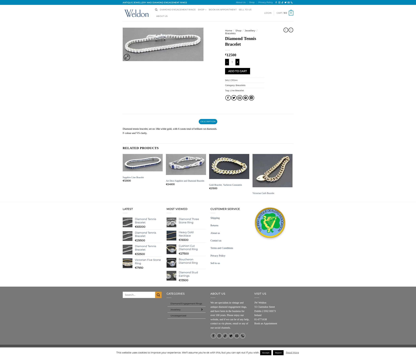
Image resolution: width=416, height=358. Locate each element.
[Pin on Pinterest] (245, 97)
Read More (292, 352)
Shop (252, 2)
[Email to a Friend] (239, 97)
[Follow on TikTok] (282, 2)
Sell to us (245, 9)
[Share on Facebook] (228, 97)
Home (228, 30)
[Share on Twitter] (234, 97)
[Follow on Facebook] (276, 2)
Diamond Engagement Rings (177, 9)
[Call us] (292, 2)
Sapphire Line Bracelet (133, 177)
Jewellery (250, 30)
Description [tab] (208, 121)
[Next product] (286, 30)
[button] (268, 13)
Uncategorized (178, 315)
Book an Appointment (265, 323)
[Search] (156, 10)
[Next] (292, 177)
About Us (241, 2)
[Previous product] (291, 30)
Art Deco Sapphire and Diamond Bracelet (185, 180)
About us (215, 233)
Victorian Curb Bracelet (263, 193)
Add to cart (237, 71)
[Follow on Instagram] (279, 2)
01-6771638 (260, 319)
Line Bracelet (237, 90)
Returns (214, 225)
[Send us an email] (289, 2)
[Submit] (158, 295)
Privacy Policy (265, 2)
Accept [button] (265, 352)
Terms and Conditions (221, 248)
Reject (278, 352)
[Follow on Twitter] (285, 2)
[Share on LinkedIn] (251, 97)
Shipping (215, 218)
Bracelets (230, 33)
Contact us (215, 240)
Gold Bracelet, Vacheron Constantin (225, 185)
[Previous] (122, 177)
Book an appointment (223, 9)
